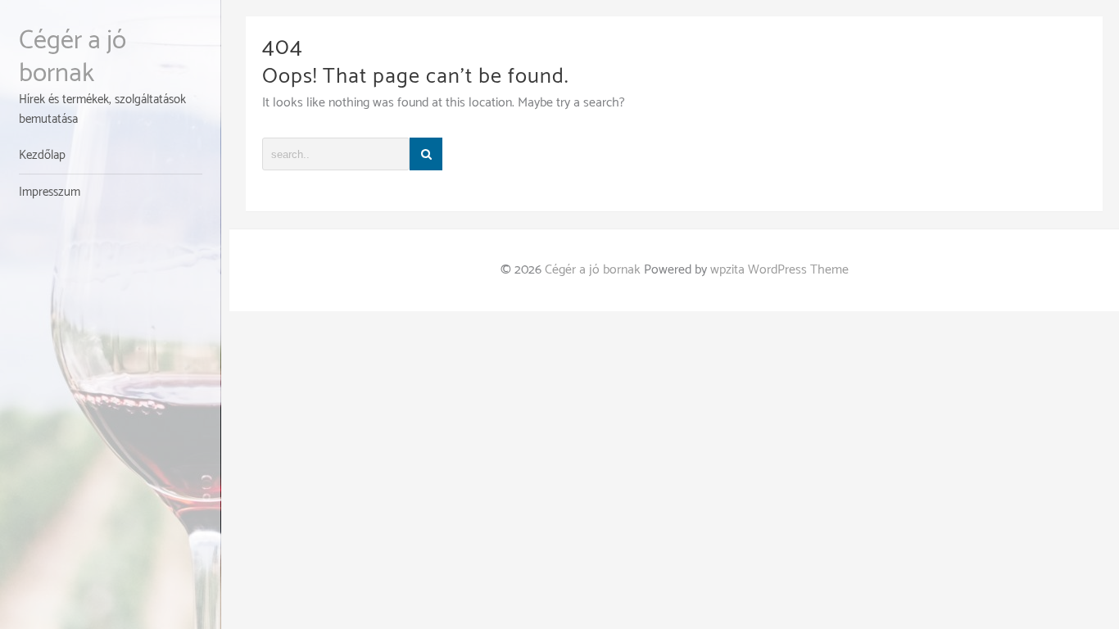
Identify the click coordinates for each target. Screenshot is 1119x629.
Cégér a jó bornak (72, 57)
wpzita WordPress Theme (779, 270)
